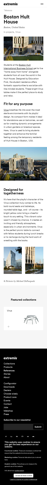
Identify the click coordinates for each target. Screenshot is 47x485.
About (6, 377)
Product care (10, 397)
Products (8, 367)
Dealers (7, 390)
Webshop (8, 410)
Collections (9, 363)
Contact (8, 404)
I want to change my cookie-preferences (23, 479)
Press (6, 414)
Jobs (6, 407)
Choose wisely (11, 393)
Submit (38, 426)
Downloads (9, 387)
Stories (7, 374)
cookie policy (19, 471)
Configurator (10, 383)
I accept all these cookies (23, 476)
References (9, 370)
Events (7, 400)
